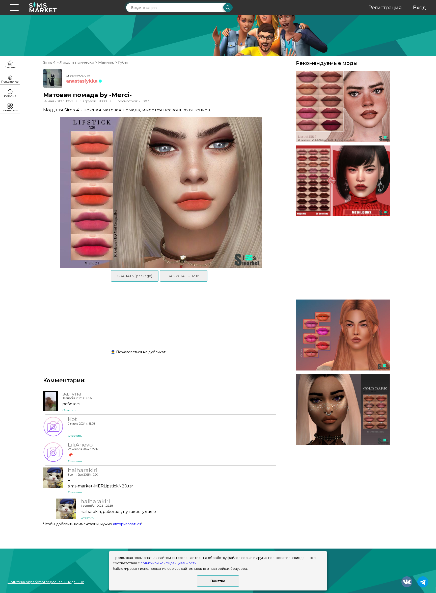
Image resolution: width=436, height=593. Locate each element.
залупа (71, 393)
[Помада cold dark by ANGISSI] (343, 409)
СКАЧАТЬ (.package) (134, 276)
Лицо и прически (77, 62)
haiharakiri (82, 470)
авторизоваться (127, 524)
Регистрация (385, 8)
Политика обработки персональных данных (46, 582)
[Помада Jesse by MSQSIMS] (343, 180)
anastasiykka (82, 81)
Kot (72, 419)
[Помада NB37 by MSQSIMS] (343, 106)
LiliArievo (80, 444)
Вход (419, 8)
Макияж (106, 62)
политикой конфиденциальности (169, 563)
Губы (122, 62)
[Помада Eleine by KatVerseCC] (343, 335)
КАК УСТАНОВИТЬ (184, 276)
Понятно (217, 581)
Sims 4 (50, 62)
